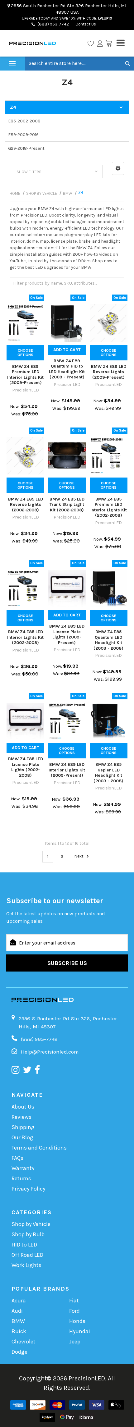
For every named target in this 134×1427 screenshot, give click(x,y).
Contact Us (85, 24)
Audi (17, 1310)
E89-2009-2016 (23, 134)
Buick (19, 1331)
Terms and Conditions (39, 1147)
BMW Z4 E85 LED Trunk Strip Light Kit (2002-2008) (67, 504)
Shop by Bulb (28, 1234)
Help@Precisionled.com (50, 1052)
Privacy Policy (28, 1188)
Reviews (21, 1117)
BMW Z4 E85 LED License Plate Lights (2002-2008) (25, 767)
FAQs (17, 1158)
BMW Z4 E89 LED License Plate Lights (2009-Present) (66, 634)
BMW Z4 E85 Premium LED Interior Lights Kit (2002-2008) (108, 507)
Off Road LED (27, 1254)
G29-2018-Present (26, 148)
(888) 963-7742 (53, 24)
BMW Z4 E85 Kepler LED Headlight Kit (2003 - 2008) (108, 773)
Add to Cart (67, 349)
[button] (118, 168)
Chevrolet (24, 1341)
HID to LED (24, 1244)
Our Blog (22, 1137)
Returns (21, 1178)
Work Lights (26, 1265)
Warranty (23, 1168)
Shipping (23, 1127)
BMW (18, 1321)
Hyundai (79, 1331)
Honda (77, 1321)
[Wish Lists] (91, 43)
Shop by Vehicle (31, 1224)
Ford (74, 1310)
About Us (23, 1106)
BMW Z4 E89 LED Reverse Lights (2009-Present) (108, 372)
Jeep (74, 1341)
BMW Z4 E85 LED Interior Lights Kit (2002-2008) (25, 637)
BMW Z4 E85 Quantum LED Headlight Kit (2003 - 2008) (108, 640)
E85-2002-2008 (24, 121)
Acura (19, 1300)
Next (79, 856)
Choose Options (25, 352)
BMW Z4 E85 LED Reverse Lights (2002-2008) (25, 504)
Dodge (19, 1351)
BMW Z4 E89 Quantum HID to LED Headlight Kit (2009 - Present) (67, 369)
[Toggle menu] (12, 63)
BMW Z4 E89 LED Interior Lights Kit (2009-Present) (67, 770)
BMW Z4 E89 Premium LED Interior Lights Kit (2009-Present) (25, 375)
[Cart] (109, 43)
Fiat (74, 1300)
